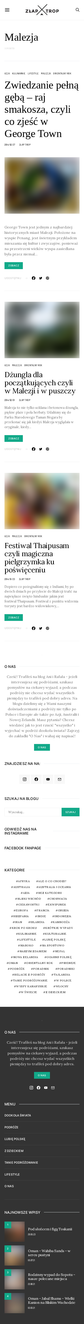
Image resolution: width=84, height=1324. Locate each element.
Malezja (46, 73)
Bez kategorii (50, 892)
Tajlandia (62, 974)
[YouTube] (48, 779)
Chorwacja (58, 898)
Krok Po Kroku (24, 928)
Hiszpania (21, 916)
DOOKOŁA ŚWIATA (17, 1115)
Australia (21, 887)
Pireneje (68, 963)
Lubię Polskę (54, 939)
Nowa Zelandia (25, 957)
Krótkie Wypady (59, 928)
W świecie (29, 992)
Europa (22, 910)
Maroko (27, 945)
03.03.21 (31, 1307)
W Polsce (64, 980)
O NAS (9, 1186)
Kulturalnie (56, 933)
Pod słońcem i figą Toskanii (50, 1229)
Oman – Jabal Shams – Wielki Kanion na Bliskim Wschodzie (51, 1300)
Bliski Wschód (29, 898)
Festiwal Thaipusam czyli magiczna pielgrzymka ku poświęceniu (36, 557)
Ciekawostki (28, 904)
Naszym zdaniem (33, 951)
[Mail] (59, 779)
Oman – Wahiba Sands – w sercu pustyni (49, 1253)
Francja (43, 910)
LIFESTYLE (12, 1174)
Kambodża (61, 922)
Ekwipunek (57, 904)
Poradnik (41, 968)
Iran (18, 922)
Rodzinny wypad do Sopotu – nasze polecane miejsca (51, 1276)
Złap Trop (25, 144)
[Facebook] (36, 779)
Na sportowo (53, 945)
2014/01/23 (9, 579)
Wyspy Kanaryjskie (31, 986)
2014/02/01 (9, 400)
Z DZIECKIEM (56, 992)
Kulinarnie (19, 73)
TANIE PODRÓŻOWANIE (21, 1162)
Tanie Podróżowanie (30, 980)
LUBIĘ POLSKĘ (14, 1139)
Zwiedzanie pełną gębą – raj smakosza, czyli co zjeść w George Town (41, 109)
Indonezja (62, 916)
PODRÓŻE (11, 1127)
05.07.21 (31, 1260)
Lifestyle (33, 73)
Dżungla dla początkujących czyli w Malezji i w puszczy (40, 382)
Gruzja (63, 910)
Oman (13, 963)
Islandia (37, 922)
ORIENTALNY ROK (62, 73)
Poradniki (66, 968)
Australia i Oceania (55, 887)
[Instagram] (24, 779)
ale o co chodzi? (52, 881)
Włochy (62, 986)
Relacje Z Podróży (29, 974)
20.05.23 (31, 1234)
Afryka (24, 881)
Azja (7, 73)
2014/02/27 (9, 144)
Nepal (60, 951)
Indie (41, 916)
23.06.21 (31, 1284)
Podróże (17, 968)
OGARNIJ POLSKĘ (59, 957)
